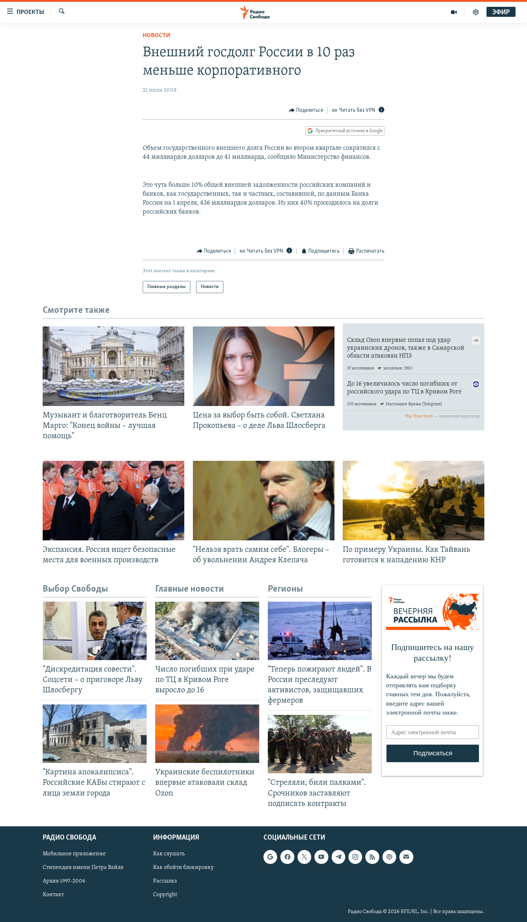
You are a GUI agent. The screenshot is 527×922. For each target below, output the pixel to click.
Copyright (165, 895)
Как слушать (169, 854)
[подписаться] (406, 857)
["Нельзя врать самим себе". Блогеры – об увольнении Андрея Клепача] (263, 500)
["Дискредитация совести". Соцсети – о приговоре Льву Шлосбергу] (95, 631)
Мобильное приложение (74, 854)
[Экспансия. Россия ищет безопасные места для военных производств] (113, 500)
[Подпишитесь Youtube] (321, 857)
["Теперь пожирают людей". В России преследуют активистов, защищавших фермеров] (320, 631)
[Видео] (454, 12)
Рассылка (165, 881)
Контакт (53, 895)
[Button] (306, 110)
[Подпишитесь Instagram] (355, 857)
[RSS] (372, 857)
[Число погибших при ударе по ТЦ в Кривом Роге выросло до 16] (207, 631)
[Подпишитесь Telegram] (338, 857)
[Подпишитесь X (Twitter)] (304, 857)
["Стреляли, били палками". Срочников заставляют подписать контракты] (320, 744)
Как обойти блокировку (183, 867)
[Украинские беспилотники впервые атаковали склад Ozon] (207, 733)
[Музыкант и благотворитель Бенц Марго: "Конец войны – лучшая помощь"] (113, 366)
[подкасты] (475, 12)
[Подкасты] (389, 857)
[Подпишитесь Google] (270, 857)
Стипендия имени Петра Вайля (83, 867)
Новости (156, 36)
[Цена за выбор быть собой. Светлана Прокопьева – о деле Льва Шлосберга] (263, 366)
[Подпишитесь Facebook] (287, 857)
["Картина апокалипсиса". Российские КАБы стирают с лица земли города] (95, 733)
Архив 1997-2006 (64, 881)
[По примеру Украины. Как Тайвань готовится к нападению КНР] (413, 500)
